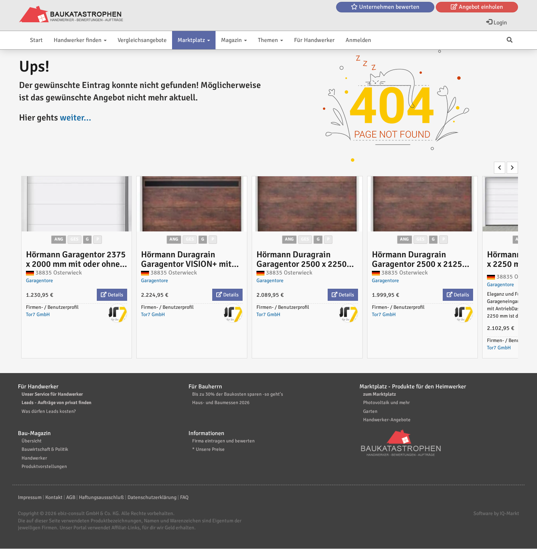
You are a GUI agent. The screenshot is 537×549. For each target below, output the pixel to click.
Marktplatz (192, 40)
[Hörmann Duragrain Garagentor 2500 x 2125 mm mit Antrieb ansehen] (422, 203)
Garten (370, 411)
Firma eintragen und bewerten (223, 441)
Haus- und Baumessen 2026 (221, 403)
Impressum (30, 497)
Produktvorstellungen (44, 466)
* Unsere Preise (208, 449)
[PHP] (71, 14)
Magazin (232, 40)
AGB (70, 497)
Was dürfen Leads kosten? (49, 411)
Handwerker (34, 458)
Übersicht (32, 441)
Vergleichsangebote (142, 40)
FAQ (184, 497)
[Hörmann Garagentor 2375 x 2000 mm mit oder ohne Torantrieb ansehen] (77, 203)
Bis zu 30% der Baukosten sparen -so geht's (237, 394)
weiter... (75, 117)
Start (36, 40)
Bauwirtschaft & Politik (45, 449)
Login (499, 22)
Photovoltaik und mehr (386, 403)
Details (115, 295)
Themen (268, 40)
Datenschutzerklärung (151, 497)
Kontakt (53, 497)
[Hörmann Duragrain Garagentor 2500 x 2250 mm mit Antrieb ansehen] (307, 203)
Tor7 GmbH (38, 314)
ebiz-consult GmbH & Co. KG (88, 513)
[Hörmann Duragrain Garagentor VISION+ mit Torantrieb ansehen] (192, 203)
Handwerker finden (78, 40)
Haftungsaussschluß (101, 497)
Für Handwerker (314, 40)
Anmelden (358, 40)
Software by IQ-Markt (496, 513)
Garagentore (39, 280)
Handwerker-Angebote (387, 420)
